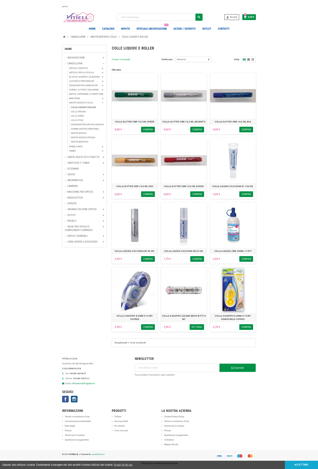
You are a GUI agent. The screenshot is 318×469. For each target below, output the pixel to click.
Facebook (65, 399)
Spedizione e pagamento (76, 440)
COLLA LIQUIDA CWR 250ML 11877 (233, 251)
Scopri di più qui (123, 464)
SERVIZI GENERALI (77, 236)
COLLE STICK (77, 120)
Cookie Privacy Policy (174, 416)
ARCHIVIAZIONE (76, 57)
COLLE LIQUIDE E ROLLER (83, 107)
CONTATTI (223, 28)
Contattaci (169, 440)
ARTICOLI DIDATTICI (78, 68)
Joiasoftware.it (98, 454)
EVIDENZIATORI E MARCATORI (83, 85)
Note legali (69, 426)
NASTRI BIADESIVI (79, 141)
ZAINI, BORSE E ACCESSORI (82, 241)
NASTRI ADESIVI (78, 133)
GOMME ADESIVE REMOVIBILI (85, 129)
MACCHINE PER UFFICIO (80, 192)
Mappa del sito (171, 444)
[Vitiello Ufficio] (78, 17)
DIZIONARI (73, 168)
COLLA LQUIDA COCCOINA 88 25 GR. (184, 251)
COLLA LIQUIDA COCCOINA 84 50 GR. (135, 251)
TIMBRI (72, 151)
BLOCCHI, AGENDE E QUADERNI (84, 77)
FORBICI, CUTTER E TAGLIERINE (84, 89)
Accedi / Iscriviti (184, 28)
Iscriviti (239, 367)
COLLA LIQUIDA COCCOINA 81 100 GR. (233, 186)
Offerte (117, 416)
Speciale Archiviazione (152, 27)
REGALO (71, 221)
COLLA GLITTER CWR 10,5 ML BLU (233, 121)
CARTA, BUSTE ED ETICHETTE (83, 157)
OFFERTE (72, 203)
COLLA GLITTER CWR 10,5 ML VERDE (134, 121)
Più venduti (119, 426)
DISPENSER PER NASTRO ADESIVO (87, 124)
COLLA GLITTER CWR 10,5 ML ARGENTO (183, 121)
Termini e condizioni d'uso (77, 416)
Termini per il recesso (74, 435)
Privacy (67, 430)
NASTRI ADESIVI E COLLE (81, 102)
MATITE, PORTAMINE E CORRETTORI (86, 94)
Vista (236, 59)
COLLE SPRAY (77, 116)
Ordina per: (167, 59)
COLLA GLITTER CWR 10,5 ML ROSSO (184, 186)
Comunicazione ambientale (77, 421)
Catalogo (108, 28)
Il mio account (121, 430)
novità (125, 28)
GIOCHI (71, 174)
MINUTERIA (74, 98)
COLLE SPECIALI (78, 111)
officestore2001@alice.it (83, 383)
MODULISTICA (75, 197)
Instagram (74, 399)
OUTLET (206, 28)
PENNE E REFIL (76, 146)
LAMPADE (72, 186)
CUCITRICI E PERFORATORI (81, 81)
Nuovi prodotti (121, 421)
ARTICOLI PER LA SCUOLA (81, 72)
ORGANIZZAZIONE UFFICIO (82, 209)
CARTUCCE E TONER (78, 163)
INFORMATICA (75, 180)
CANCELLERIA (74, 63)
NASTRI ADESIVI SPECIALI (83, 137)
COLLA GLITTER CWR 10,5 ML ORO (134, 186)
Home (92, 28)
